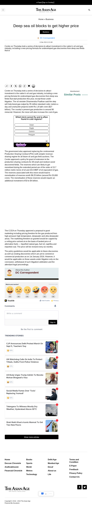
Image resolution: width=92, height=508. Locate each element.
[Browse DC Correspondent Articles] (9, 272)
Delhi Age (52, 460)
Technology (31, 474)
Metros (29, 471)
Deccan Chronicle (13, 463)
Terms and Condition (74, 461)
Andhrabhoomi (11, 467)
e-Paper (39, 2)
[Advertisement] (32, 206)
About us (52, 471)
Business (46, 32)
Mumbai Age (53, 463)
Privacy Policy (75, 473)
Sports (29, 463)
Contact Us (74, 477)
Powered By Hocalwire (12, 503)
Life (49, 474)
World (29, 467)
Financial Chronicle (13, 471)
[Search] (89, 10)
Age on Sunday (48, 2)
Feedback (73, 469)
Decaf (50, 467)
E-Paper (73, 466)
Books (29, 460)
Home (7, 460)
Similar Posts (72, 94)
